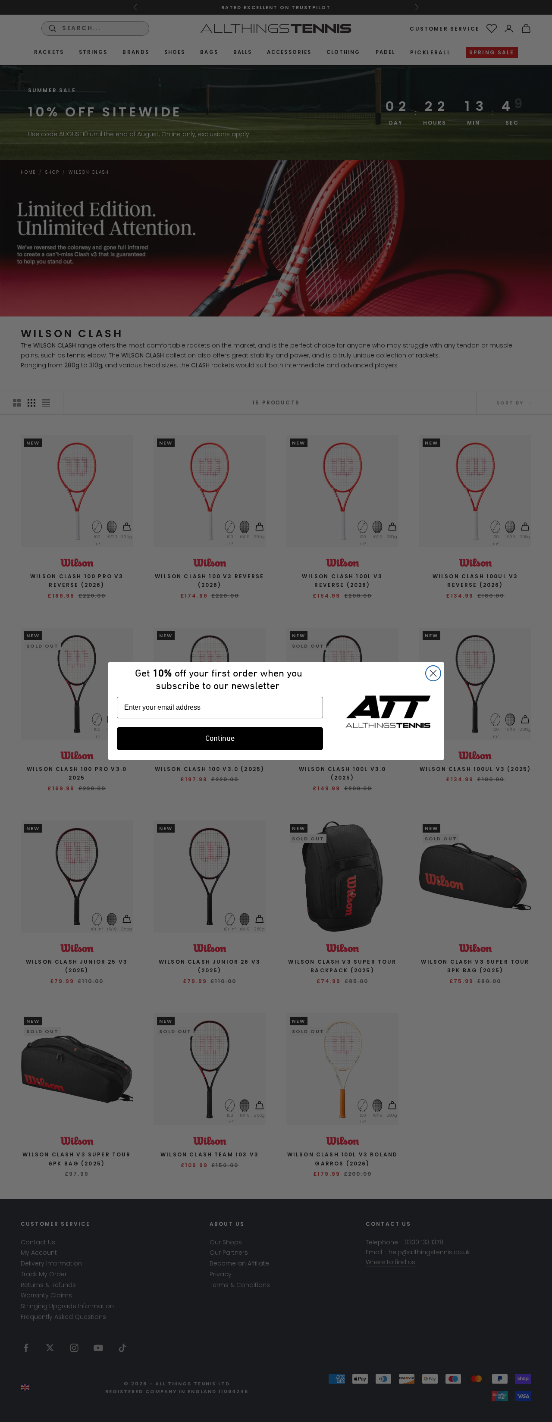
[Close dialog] (433, 673)
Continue (220, 738)
